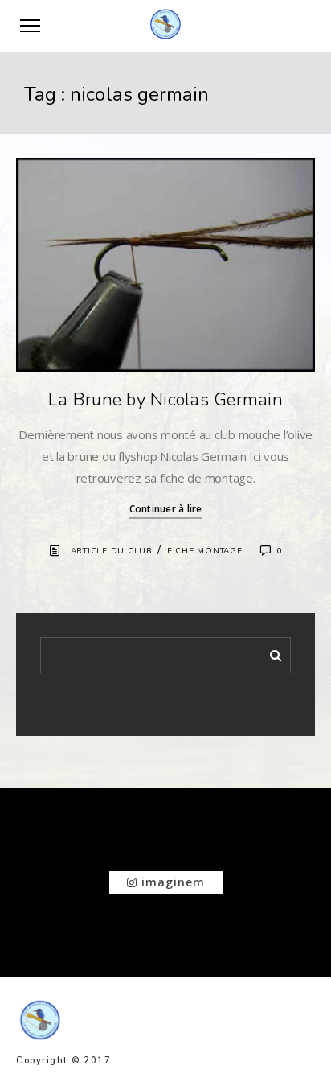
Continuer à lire (165, 509)
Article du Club (112, 551)
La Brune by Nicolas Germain (165, 400)
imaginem (171, 882)
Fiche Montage (205, 551)
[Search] (269, 652)
